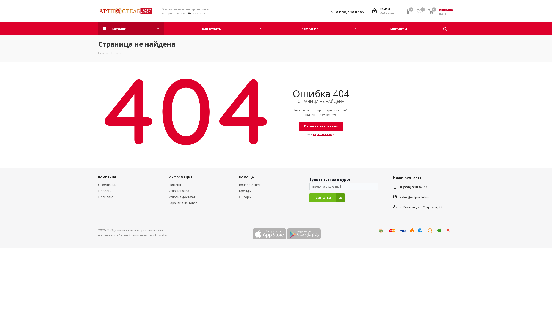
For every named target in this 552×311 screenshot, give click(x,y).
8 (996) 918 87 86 (350, 12)
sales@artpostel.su (414, 197)
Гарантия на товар (183, 203)
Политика (105, 197)
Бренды (245, 191)
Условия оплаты (181, 191)
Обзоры (245, 197)
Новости (104, 191)
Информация (181, 177)
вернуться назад (323, 134)
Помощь (175, 184)
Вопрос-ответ (249, 184)
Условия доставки (182, 197)
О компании (107, 184)
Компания (107, 177)
